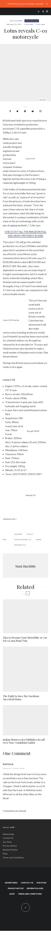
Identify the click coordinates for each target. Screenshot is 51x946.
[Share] (10, 111)
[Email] (40, 111)
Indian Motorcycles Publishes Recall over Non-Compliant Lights (24, 741)
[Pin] (25, 111)
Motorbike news (31, 21)
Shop (5, 853)
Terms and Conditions (13, 857)
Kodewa (18, 534)
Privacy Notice (10, 846)
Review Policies (10, 850)
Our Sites (7, 842)
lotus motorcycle (23, 539)
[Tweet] (17, 111)
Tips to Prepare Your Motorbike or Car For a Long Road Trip (25, 639)
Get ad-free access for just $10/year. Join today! (26, 4)
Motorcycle (20, 545)
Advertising (8, 834)
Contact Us (8, 838)
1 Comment (28, 24)
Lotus (30, 534)
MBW (39, 539)
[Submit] (33, 111)
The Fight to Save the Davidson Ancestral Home (21, 698)
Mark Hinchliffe (16, 21)
